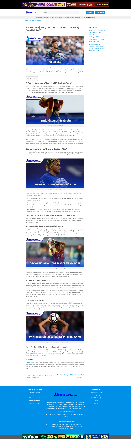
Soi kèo (72, 17)
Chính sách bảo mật (35, 392)
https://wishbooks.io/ (68, 411)
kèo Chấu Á (58, 229)
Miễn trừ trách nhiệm (34, 400)
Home (26, 20)
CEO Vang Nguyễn (96, 395)
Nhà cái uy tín (79, 17)
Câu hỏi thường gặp (96, 398)
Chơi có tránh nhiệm (34, 403)
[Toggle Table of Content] (34, 78)
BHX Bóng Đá (58, 17)
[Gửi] (77, 12)
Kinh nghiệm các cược (89, 17)
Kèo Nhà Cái (39, 17)
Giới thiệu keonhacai (96, 392)
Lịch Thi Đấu (66, 17)
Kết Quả (52, 17)
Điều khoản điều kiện (34, 398)
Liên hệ (96, 403)
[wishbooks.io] (33, 12)
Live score (46, 17)
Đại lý (96, 400)
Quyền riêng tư (35, 395)
